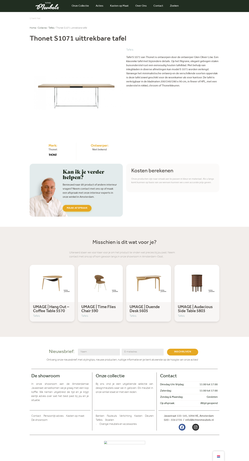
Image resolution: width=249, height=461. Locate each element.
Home (33, 28)
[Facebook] (182, 427)
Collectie (42, 28)
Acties (99, 6)
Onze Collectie (80, 6)
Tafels (51, 28)
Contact (158, 6)
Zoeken (174, 6)
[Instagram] (195, 427)
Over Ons (141, 6)
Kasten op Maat (119, 6)
